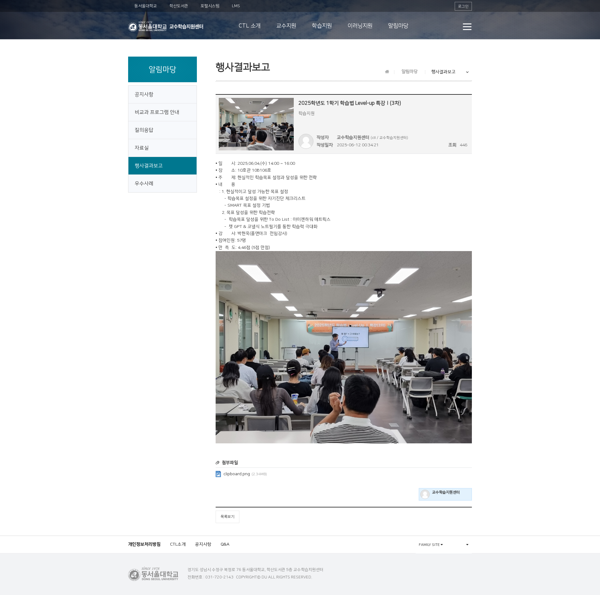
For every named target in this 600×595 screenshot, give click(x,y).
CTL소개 (178, 544)
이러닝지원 (360, 26)
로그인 (463, 6)
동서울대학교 (145, 6)
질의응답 (144, 130)
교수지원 (286, 26)
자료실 (142, 148)
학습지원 (322, 26)
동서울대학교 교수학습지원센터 (165, 26)
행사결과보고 (149, 166)
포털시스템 (210, 6)
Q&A (225, 544)
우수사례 (144, 183)
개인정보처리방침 (144, 544)
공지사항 (144, 94)
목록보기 (227, 517)
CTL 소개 (250, 26)
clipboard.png (245, 474)
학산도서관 (178, 6)
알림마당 (398, 26)
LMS (236, 6)
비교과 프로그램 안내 (157, 112)
